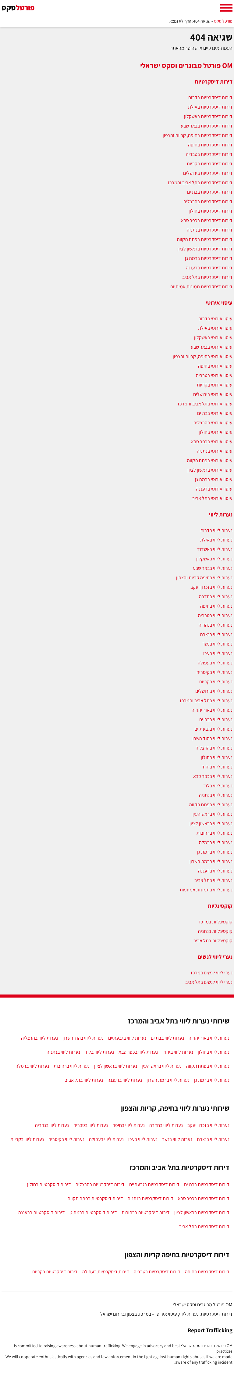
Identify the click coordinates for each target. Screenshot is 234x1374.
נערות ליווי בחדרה (215, 596)
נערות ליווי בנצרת (216, 634)
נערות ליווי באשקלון (214, 559)
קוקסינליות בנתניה (215, 931)
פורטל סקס (223, 21)
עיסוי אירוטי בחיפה (215, 366)
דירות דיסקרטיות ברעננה (209, 267)
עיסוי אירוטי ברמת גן (213, 479)
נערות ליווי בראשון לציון (211, 823)
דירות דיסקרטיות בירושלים (207, 173)
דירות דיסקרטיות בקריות (209, 163)
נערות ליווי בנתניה (215, 795)
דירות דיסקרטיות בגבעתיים (154, 1184)
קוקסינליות (220, 905)
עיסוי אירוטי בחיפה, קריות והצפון (202, 356)
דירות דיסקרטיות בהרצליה (207, 201)
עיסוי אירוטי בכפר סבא (211, 441)
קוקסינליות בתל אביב (212, 940)
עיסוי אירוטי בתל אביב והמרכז (205, 404)
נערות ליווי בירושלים (213, 691)
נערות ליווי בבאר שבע (212, 568)
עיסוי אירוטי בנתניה (214, 451)
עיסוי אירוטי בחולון (215, 432)
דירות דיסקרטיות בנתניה (209, 230)
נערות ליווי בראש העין (212, 814)
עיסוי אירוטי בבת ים (214, 413)
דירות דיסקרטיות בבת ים (209, 192)
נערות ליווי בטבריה (215, 615)
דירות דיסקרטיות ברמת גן (208, 258)
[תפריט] (226, 7)
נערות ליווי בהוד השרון (211, 738)
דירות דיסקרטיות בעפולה (105, 1271)
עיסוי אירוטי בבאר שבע (211, 347)
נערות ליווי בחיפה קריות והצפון (204, 577)
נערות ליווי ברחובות (214, 833)
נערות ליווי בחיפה (216, 606)
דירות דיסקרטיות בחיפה (210, 145)
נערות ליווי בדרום (216, 530)
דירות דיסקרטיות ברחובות (146, 1212)
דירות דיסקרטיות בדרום (210, 97)
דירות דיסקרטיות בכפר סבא (206, 220)
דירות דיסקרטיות (213, 81)
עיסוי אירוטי (219, 302)
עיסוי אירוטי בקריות (214, 385)
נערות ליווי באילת (216, 540)
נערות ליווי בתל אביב (213, 880)
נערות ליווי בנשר (217, 644)
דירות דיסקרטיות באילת (210, 107)
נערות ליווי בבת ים (215, 719)
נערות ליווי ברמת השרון (211, 861)
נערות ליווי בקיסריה (214, 672)
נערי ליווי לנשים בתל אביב (208, 982)
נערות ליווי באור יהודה (212, 710)
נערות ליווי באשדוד (214, 549)
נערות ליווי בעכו (217, 653)
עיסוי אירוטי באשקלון (213, 337)
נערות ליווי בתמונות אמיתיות (206, 890)
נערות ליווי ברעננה (215, 871)
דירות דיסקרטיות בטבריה (209, 154)
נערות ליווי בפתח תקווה (210, 804)
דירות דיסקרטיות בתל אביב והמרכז (200, 182)
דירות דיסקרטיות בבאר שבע (206, 126)
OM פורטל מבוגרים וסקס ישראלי (186, 65)
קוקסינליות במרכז (215, 922)
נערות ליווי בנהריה (215, 625)
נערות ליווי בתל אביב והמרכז (206, 700)
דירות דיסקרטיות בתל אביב (207, 277)
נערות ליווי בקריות (215, 681)
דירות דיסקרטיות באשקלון (208, 116)
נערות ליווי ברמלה (215, 842)
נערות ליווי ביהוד (217, 767)
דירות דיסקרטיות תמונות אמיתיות (201, 286)
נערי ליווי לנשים (215, 956)
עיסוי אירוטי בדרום (215, 318)
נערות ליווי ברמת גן (214, 852)
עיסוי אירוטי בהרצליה (212, 422)
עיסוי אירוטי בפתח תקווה (209, 460)
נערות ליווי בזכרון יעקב (211, 587)
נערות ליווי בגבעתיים (213, 729)
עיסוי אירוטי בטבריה (214, 375)
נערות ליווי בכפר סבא (212, 776)
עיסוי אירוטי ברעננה (214, 489)
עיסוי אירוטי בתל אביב (212, 498)
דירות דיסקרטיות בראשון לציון (204, 249)
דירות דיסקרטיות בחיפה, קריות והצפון (197, 135)
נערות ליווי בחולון (216, 757)
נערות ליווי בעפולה (215, 663)
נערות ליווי (220, 514)
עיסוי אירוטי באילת (215, 328)
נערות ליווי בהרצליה (214, 748)
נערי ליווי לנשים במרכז (211, 972)
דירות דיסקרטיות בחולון (210, 211)
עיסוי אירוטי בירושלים (212, 394)
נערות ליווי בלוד (217, 785)
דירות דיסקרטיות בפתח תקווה (204, 239)
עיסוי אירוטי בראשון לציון (209, 470)
